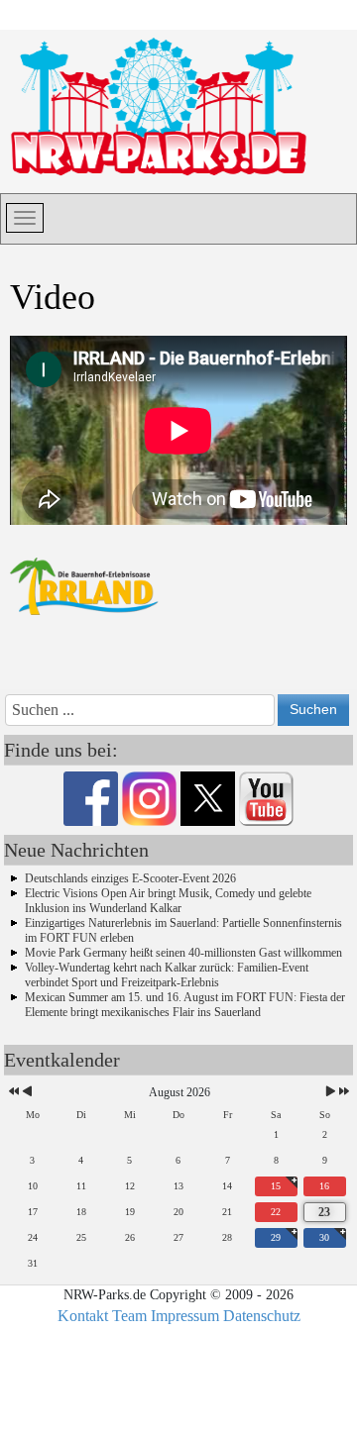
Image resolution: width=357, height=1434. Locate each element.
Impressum (185, 1315)
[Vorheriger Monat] (27, 1092)
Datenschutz (261, 1315)
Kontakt (83, 1315)
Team (129, 1315)
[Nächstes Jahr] (342, 1092)
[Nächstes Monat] (330, 1092)
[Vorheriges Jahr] (12, 1092)
